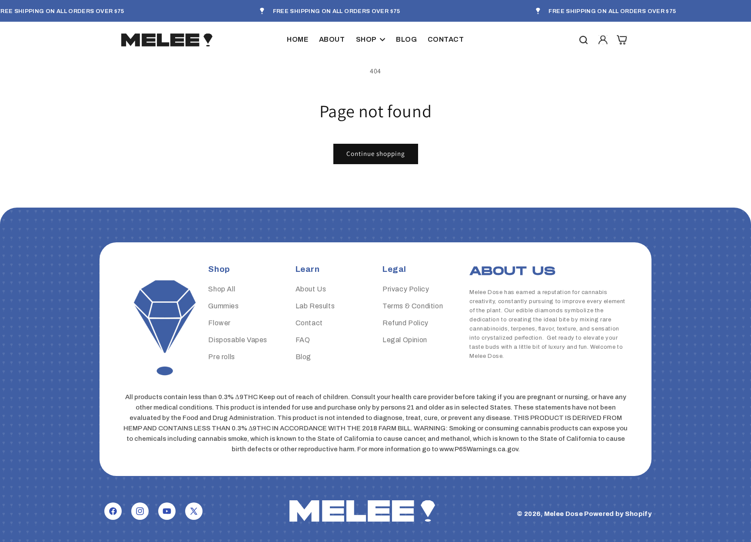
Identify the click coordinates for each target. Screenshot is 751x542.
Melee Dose (563, 513)
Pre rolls (221, 356)
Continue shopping (375, 153)
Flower (219, 323)
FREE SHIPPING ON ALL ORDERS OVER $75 (336, 11)
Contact (309, 323)
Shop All (221, 289)
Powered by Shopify (617, 513)
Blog (303, 356)
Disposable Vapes (237, 340)
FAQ (303, 340)
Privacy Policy (405, 289)
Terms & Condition (412, 306)
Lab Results (315, 306)
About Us (311, 289)
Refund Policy (405, 323)
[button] (370, 39)
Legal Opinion (404, 340)
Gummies (223, 306)
